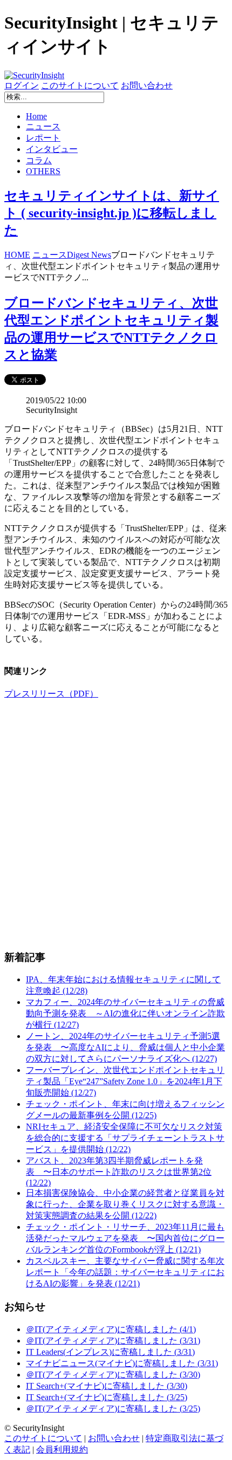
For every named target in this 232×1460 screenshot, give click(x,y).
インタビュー (52, 149)
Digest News (89, 254)
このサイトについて (80, 85)
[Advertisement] (116, 824)
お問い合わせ (147, 85)
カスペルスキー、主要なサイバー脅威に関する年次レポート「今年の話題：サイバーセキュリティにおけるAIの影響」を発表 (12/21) (125, 1272)
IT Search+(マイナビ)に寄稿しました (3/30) (106, 1385)
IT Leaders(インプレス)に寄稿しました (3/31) (110, 1351)
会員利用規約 (62, 1449)
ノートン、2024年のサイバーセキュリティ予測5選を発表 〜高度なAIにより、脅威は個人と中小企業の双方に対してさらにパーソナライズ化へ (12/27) (125, 1047)
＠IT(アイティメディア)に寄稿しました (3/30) (113, 1374)
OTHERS (43, 171)
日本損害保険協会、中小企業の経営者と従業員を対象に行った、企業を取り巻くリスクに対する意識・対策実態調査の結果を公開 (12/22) (125, 1204)
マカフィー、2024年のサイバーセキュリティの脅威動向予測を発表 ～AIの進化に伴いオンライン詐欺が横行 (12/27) (125, 1013)
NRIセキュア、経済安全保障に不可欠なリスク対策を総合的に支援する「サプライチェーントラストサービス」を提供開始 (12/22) (125, 1138)
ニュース (43, 126)
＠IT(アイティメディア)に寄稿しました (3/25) (113, 1408)
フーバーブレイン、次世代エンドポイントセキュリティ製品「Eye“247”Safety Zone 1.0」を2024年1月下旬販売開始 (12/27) (125, 1081)
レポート (43, 137)
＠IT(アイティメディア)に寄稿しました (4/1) (111, 1329)
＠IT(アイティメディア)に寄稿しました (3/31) (113, 1340)
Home (36, 116)
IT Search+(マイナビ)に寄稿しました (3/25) (106, 1397)
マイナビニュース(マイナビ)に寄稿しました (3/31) (122, 1363)
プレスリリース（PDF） (51, 693)
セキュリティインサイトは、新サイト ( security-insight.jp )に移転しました (111, 213)
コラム (39, 160)
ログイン (21, 85)
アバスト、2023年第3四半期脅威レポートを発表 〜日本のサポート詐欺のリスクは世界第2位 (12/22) (118, 1171)
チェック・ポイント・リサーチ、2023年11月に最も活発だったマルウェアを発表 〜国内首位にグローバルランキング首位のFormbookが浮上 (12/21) (125, 1238)
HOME (17, 254)
